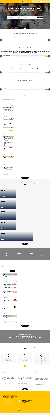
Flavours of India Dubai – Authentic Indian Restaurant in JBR (8, 138)
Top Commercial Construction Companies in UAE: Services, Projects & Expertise (41, 375)
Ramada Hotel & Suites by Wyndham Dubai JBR (7, 148)
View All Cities (24, 243)
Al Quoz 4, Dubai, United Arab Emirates (8, 301)
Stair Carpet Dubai (6, 300)
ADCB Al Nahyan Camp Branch (8, 284)
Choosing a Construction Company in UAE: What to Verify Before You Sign (27, 401)
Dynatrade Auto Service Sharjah (8, 276)
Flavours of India (6, 140)
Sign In (44, 1)
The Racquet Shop (6, 157)
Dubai (2, 218)
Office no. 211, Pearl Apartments (8, 112)
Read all (19, 410)
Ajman (2, 207)
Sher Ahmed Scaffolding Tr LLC (8, 292)
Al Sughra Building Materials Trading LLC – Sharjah (8, 168)
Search (39, 17)
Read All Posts (24, 389)
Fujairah (2, 228)
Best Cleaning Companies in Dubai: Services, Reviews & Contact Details (26, 396)
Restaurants (26, 14)
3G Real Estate (6, 119)
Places (19, 14)
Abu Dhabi (3, 196)
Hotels (30, 14)
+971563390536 (8, 403)
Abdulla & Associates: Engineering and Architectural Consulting (8, 110)
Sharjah (2, 239)
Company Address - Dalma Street (8, 285)
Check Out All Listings (24, 177)
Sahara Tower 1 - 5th (7, 102)
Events (23, 14)
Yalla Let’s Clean (6, 317)
